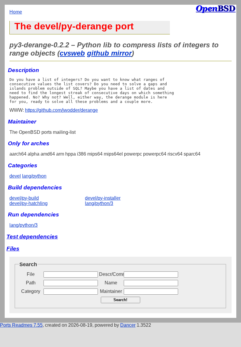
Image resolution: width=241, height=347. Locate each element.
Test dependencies (32, 236)
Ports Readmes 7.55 (21, 325)
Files (12, 249)
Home (15, 11)
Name (111, 282)
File (31, 274)
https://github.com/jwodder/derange (61, 110)
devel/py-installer (102, 198)
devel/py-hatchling (28, 203)
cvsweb (72, 53)
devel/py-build (24, 198)
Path (31, 282)
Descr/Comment (111, 274)
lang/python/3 (99, 203)
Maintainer (111, 291)
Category (30, 291)
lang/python (34, 176)
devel (15, 176)
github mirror (109, 53)
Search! (120, 300)
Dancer (127, 325)
